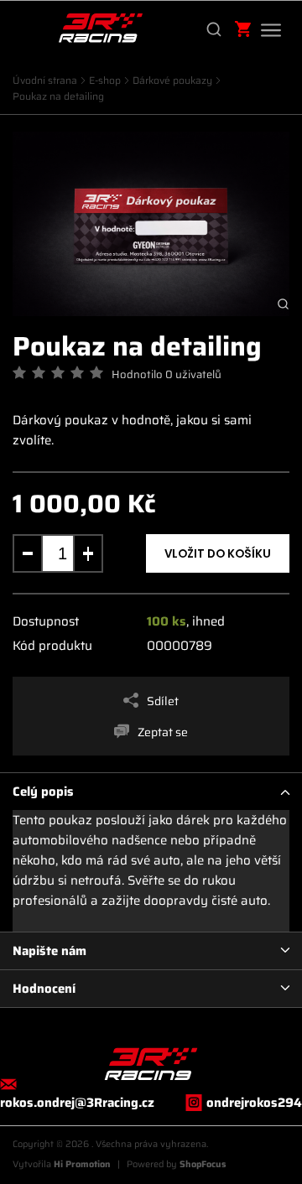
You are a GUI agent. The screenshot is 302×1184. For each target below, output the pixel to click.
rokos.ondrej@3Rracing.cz (77, 1103)
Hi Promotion (82, 1164)
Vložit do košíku (217, 554)
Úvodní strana (45, 80)
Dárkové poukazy (172, 80)
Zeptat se (163, 732)
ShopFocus (203, 1164)
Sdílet (163, 701)
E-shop (105, 80)
